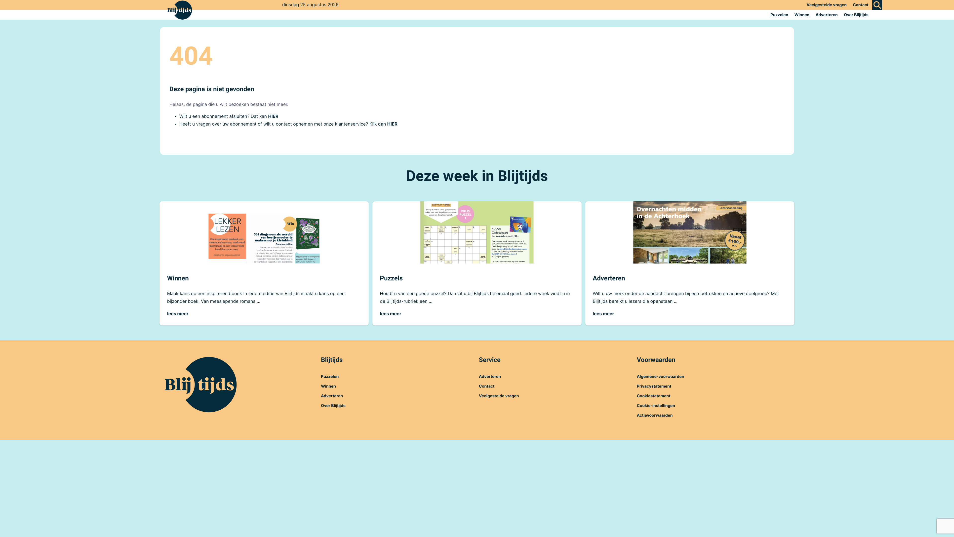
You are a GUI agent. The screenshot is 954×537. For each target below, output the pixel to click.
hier (273, 116)
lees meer (177, 313)
